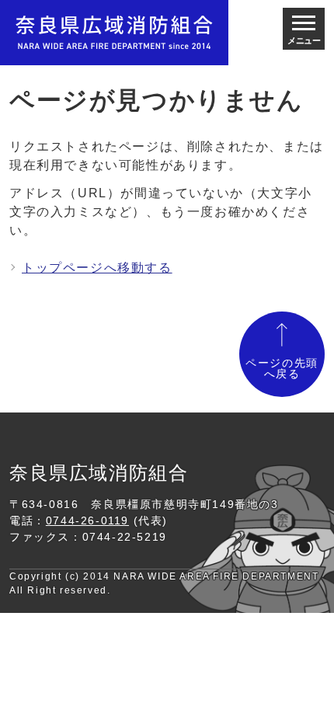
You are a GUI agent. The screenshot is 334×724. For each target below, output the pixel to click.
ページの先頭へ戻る (281, 368)
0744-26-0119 (87, 520)
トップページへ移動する (97, 267)
